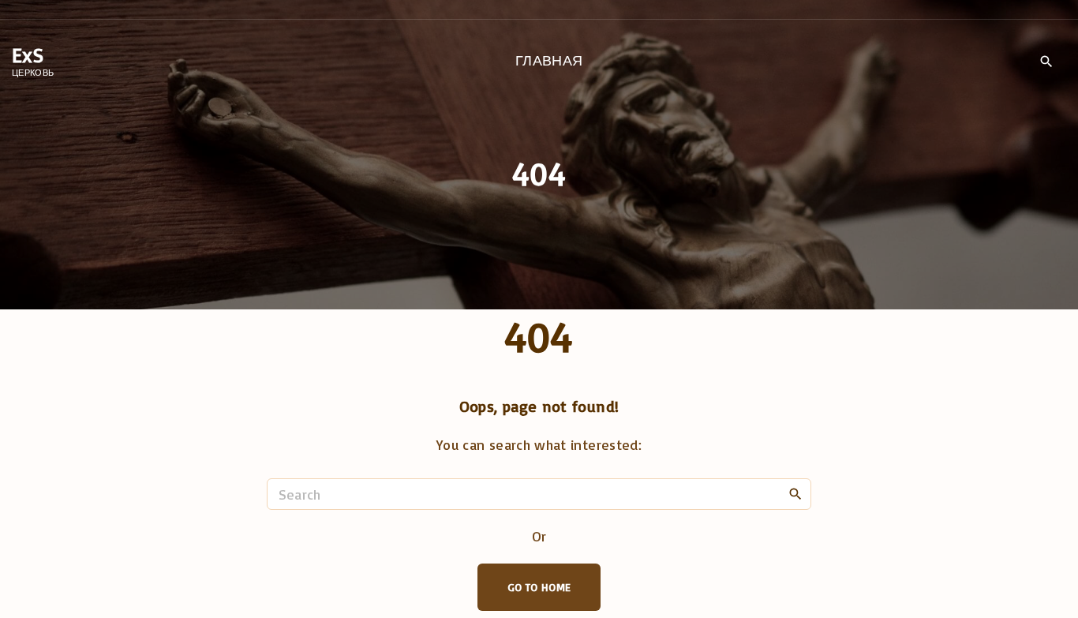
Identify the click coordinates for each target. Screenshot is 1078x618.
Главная (549, 60)
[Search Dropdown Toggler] (1046, 61)
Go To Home (539, 587)
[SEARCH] (795, 493)
